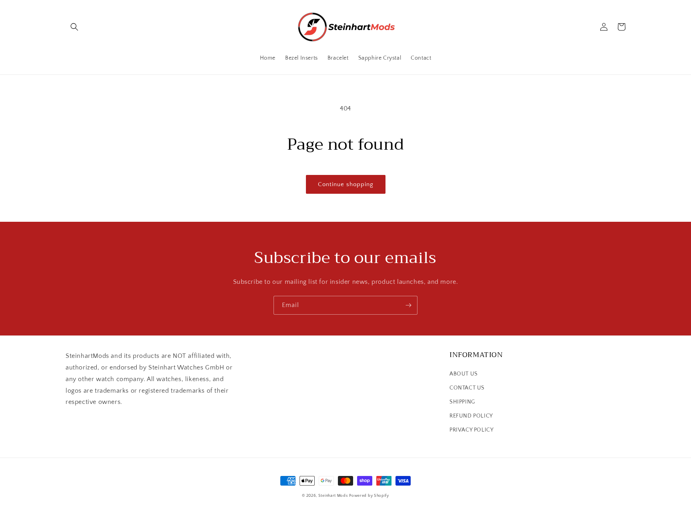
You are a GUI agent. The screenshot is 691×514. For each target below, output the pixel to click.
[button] (74, 27)
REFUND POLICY (471, 416)
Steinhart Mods (333, 496)
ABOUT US (463, 374)
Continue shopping (345, 184)
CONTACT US (467, 388)
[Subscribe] (408, 305)
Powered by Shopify (369, 496)
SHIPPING (462, 402)
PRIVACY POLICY (471, 430)
